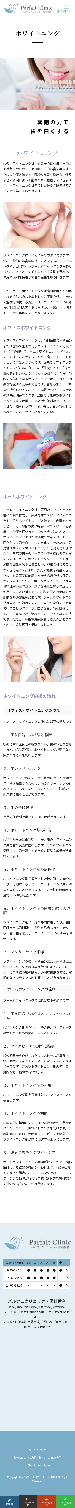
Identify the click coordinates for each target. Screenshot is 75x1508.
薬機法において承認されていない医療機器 (37, 1457)
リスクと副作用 (37, 1449)
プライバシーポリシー (37, 1465)
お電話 (9, 1503)
